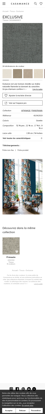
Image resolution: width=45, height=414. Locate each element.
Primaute (11, 257)
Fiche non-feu (8, 150)
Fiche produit (23, 150)
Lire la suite (37, 89)
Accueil (5, 11)
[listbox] (22, 73)
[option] (7, 73)
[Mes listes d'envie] (41, 3)
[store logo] (20, 4)
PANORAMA (36, 110)
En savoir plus (27, 405)
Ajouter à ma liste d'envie (20, 95)
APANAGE (25, 110)
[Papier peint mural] (34, 389)
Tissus (12, 11)
